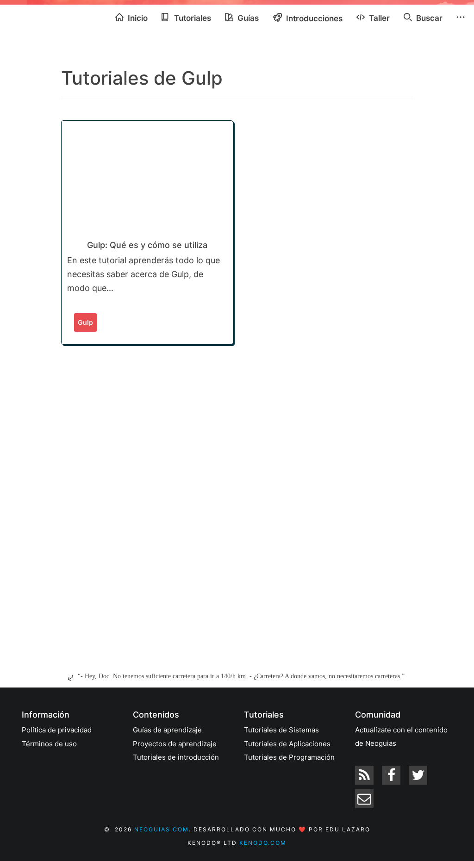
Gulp (85, 322)
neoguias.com (161, 829)
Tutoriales (191, 18)
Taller (378, 18)
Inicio (137, 18)
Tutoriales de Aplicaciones (287, 743)
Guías (247, 18)
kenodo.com (263, 842)
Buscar (428, 18)
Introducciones (313, 18)
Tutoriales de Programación (289, 757)
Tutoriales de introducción (176, 757)
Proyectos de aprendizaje (175, 743)
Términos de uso (49, 743)
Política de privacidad (57, 729)
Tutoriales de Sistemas (281, 729)
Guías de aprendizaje (167, 729)
